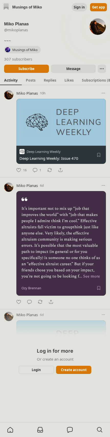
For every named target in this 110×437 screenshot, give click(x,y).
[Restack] (49, 170)
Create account (74, 370)
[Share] (60, 170)
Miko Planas (27, 93)
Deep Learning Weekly (44, 151)
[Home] (6, 7)
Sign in (79, 7)
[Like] (18, 302)
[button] (10, 430)
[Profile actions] (102, 69)
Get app (98, 7)
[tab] (11, 80)
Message (73, 68)
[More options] (103, 93)
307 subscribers (18, 59)
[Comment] (29, 302)
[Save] (99, 155)
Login (36, 370)
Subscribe (26, 68)
